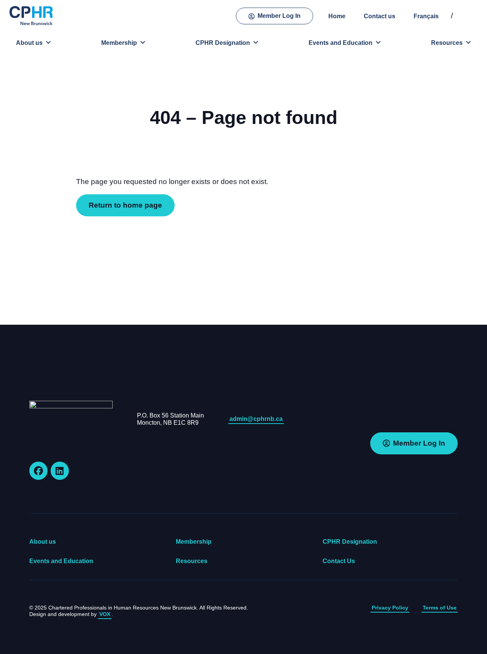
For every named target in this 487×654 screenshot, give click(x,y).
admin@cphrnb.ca (256, 419)
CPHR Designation (223, 43)
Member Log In (279, 16)
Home (336, 16)
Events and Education (340, 43)
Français (426, 16)
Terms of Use (440, 608)
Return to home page (125, 205)
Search (469, 16)
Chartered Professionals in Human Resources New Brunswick (32, 15)
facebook (38, 471)
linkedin (60, 471)
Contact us (379, 16)
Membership (119, 43)
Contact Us (339, 561)
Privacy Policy (390, 608)
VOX (104, 614)
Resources (447, 43)
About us (29, 43)
